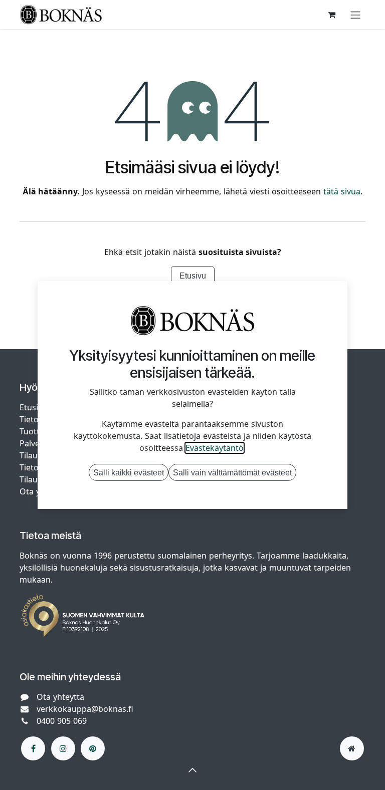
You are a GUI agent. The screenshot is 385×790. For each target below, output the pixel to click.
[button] (192, 770)
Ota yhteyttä (60, 697)
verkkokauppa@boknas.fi (85, 709)
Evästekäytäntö (214, 448)
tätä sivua (341, 191)
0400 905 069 (62, 721)
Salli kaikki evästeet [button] (128, 472)
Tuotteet (36, 431)
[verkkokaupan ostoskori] (331, 15)
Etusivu (192, 276)
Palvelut (35, 443)
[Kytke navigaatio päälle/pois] (355, 14)
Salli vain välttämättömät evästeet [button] (232, 472)
